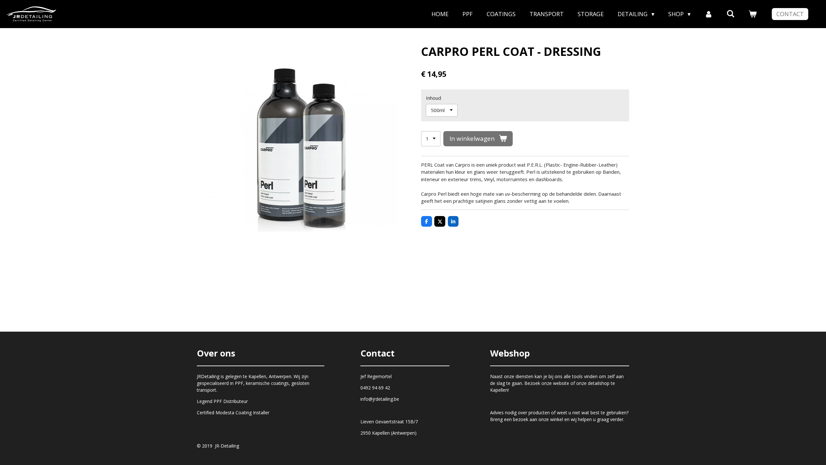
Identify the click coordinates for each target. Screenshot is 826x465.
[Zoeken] (730, 13)
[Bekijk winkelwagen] (752, 14)
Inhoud (433, 98)
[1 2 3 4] (430, 138)
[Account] (708, 14)
